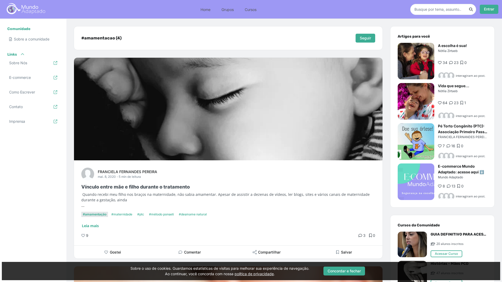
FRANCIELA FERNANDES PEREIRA (127, 171)
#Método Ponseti (161, 214)
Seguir (365, 38)
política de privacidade (254, 274)
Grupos (227, 9)
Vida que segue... (453, 86)
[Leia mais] (416, 61)
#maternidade (121, 214)
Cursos (250, 9)
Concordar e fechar (344, 271)
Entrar (489, 9)
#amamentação (94, 214)
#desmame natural (193, 214)
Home (205, 9)
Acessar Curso (446, 254)
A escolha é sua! (452, 45)
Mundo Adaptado (450, 177)
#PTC (140, 214)
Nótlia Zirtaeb (448, 51)
